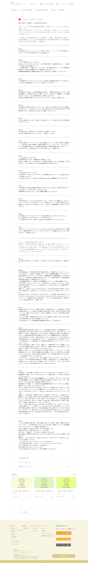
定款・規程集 (14, 536)
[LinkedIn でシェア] (26, 462)
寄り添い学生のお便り (42, 10)
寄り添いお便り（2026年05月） (66, 492)
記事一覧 (14, 10)
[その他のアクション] (68, 19)
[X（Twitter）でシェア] (22, 462)
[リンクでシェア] (29, 462)
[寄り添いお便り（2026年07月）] (22, 482)
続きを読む (62, 10)
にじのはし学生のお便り (26, 10)
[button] (74, 10)
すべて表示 (74, 474)
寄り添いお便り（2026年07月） (21, 492)
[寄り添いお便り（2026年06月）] (44, 482)
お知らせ (53, 10)
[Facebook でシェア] (19, 462)
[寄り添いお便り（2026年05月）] (66, 482)
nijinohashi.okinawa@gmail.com (32, 556)
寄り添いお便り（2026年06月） (43, 492)
